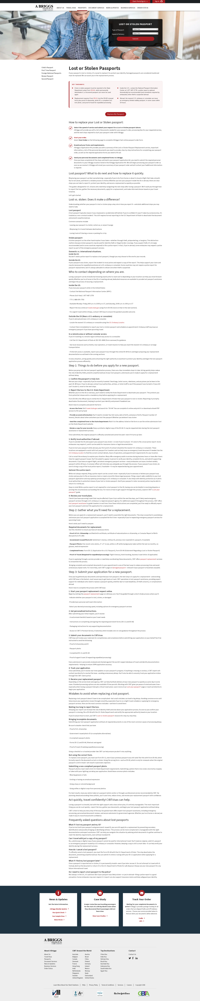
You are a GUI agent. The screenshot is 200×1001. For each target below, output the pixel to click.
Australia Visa (105, 964)
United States (89, 978)
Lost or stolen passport (105, 716)
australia (75, 954)
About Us (60, 8)
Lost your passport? (134, 687)
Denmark (75, 961)
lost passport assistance (77, 503)
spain (86, 973)
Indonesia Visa (105, 966)
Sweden (75, 976)
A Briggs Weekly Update (58, 909)
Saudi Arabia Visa (106, 968)
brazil (87, 957)
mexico (87, 968)
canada (74, 959)
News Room (58, 920)
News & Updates (112, 8)
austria (87, 954)
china (87, 959)
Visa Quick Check (58, 913)
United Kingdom (77, 978)
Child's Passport (47, 67)
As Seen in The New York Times (122, 993)
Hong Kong (76, 966)
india (74, 968)
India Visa (104, 957)
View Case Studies (99, 916)
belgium (75, 957)
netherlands (76, 971)
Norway (87, 971)
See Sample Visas (58, 916)
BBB (78, 993)
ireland (87, 966)
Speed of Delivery (118, 34)
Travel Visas (71, 8)
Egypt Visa (104, 971)
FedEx (141, 918)
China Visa (104, 954)
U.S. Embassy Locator (116, 322)
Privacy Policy (93, 985)
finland (87, 961)
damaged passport (119, 568)
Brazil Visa (104, 961)
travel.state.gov (93, 308)
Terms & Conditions (107, 985)
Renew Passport (47, 76)
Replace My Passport (115, 114)
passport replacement (148, 559)
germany (88, 964)
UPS (140, 921)
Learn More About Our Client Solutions (66, 985)
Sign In (157, 1)
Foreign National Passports (51, 73)
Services (120, 985)
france (74, 964)
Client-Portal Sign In (139, 1)
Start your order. (80, 137)
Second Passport (47, 79)
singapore (75, 973)
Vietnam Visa (105, 959)
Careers (129, 985)
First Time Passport (49, 70)
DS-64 (93, 90)
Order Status (142, 8)
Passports (82, 8)
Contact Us (132, 954)
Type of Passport (118, 30)
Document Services (96, 8)
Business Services (128, 8)
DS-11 (96, 98)
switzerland (89, 976)
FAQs (84, 985)
